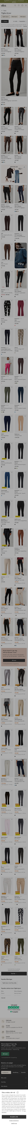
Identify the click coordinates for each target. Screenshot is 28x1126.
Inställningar (14, 1123)
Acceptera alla (14, 1117)
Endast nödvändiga (14, 1120)
